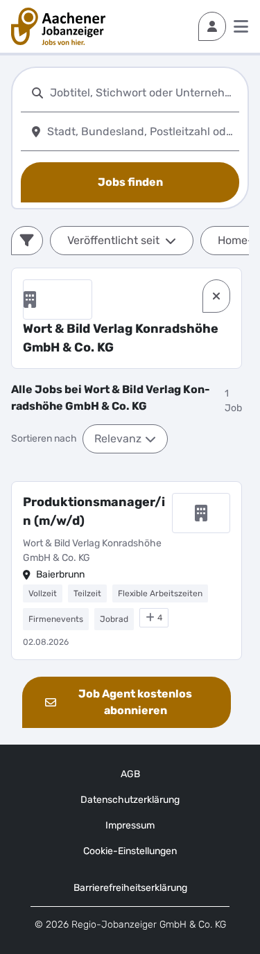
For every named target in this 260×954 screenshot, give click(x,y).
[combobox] (142, 92)
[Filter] (27, 240)
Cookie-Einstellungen (130, 851)
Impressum (130, 825)
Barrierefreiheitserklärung (130, 888)
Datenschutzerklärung (130, 800)
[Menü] (241, 26)
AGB (130, 774)
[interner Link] (58, 26)
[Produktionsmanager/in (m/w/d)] (126, 570)
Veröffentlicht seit (113, 240)
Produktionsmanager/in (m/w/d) (94, 511)
